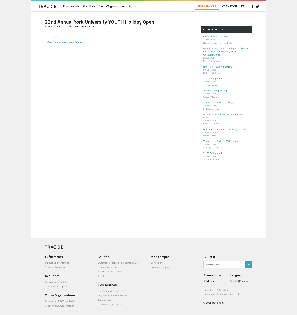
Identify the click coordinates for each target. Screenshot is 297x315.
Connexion (156, 262)
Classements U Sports (56, 286)
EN (243, 6)
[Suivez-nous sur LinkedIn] (213, 281)
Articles (102, 276)
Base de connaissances (110, 271)
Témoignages (105, 299)
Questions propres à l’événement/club (118, 262)
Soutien (133, 6)
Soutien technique (107, 267)
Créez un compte (160, 267)
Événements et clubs (108, 290)
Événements (71, 6)
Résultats (89, 6)
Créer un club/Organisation (59, 305)
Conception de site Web (110, 304)
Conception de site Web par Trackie (222, 294)
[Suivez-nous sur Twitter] (257, 6)
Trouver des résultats (56, 281)
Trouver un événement (57, 262)
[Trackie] (54, 247)
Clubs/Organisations (112, 6)
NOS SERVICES (207, 6)
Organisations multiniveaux (112, 295)
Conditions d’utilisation (216, 290)
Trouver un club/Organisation (60, 301)
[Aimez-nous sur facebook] (252, 6)
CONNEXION (229, 6)
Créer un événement (56, 267)
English (234, 281)
